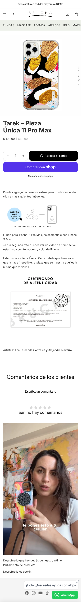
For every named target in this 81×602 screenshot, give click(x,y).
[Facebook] (26, 593)
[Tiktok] (47, 593)
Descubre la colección (17, 571)
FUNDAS (8, 25)
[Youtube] (40, 593)
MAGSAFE (24, 25)
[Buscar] (13, 14)
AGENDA (39, 25)
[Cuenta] (67, 14)
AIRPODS (54, 25)
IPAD (66, 25)
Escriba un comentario (40, 391)
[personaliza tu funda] (40, 215)
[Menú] (4, 14)
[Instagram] (33, 593)
